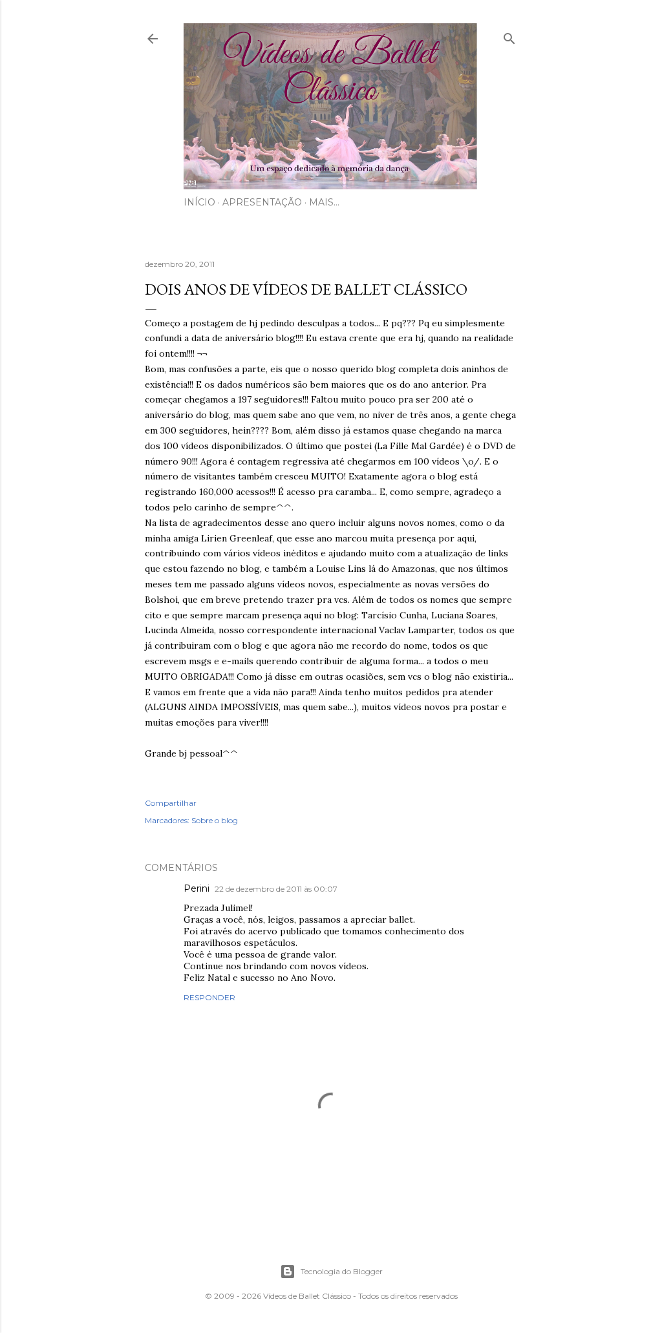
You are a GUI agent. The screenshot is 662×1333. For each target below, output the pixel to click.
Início (199, 202)
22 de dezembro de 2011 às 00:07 (276, 889)
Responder (209, 997)
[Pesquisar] (509, 35)
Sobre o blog (214, 820)
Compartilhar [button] (171, 803)
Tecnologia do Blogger (342, 1271)
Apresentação (262, 202)
